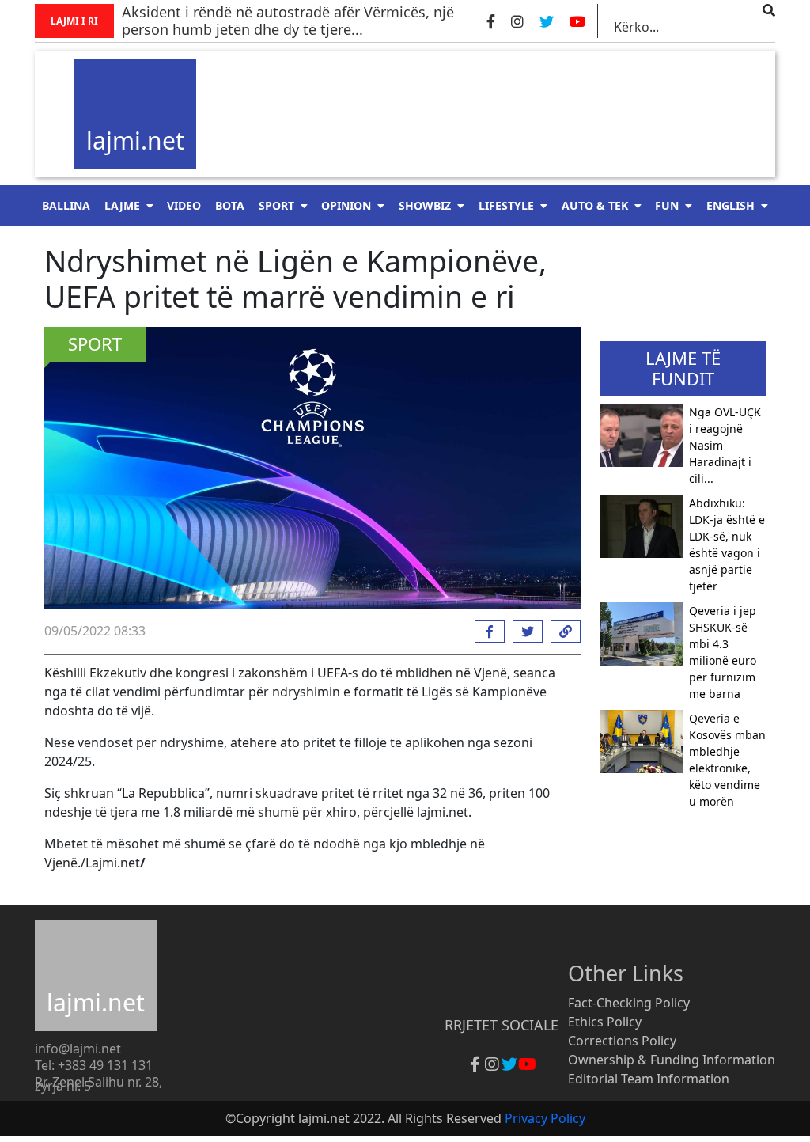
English (730, 205)
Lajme (122, 205)
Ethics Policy (605, 1021)
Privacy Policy (545, 1118)
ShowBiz (425, 205)
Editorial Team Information (648, 1078)
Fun (667, 205)
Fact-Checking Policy (629, 1002)
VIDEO (184, 205)
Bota (229, 205)
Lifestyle (506, 205)
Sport (276, 205)
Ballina (66, 205)
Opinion (346, 205)
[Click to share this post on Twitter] (524, 631)
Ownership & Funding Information (671, 1059)
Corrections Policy (622, 1040)
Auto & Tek (595, 205)
